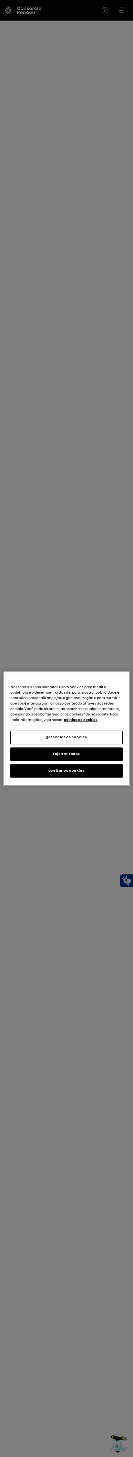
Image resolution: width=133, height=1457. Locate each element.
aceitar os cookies (66, 770)
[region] (66, 728)
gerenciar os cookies (66, 737)
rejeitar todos (66, 754)
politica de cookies (80, 719)
